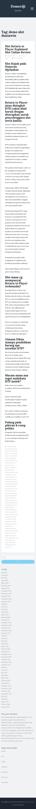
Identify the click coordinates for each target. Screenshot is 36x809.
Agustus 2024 (5, 633)
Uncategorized (18, 58)
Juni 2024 (4, 638)
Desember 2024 (6, 622)
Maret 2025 (5, 615)
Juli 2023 (4, 667)
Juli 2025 (4, 604)
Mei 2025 (4, 609)
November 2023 (6, 657)
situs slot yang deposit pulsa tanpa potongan (10, 521)
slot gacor (4, 772)
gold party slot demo (11, 493)
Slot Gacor (4, 777)
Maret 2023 (4, 678)
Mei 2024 (4, 641)
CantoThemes (19, 805)
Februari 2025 (5, 617)
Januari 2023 (5, 683)
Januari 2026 (5, 588)
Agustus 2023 (5, 665)
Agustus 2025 (5, 601)
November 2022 (6, 688)
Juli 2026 (4, 572)
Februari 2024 (5, 649)
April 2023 (4, 675)
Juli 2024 (4, 636)
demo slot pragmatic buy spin (11, 486)
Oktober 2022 (5, 691)
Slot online (4, 782)
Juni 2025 (4, 607)
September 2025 (6, 599)
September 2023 (6, 662)
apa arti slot (11, 449)
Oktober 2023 (5, 659)
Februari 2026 (5, 586)
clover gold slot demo (11, 460)
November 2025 (6, 593)
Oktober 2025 (5, 596)
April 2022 (4, 699)
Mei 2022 (4, 696)
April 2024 (4, 644)
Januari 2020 (5, 707)
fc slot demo (11, 491)
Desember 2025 (6, 591)
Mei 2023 (4, 673)
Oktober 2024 (5, 628)
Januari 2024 (5, 651)
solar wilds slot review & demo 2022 (10, 545)
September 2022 (6, 694)
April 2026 (4, 580)
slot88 (3, 751)
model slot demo (9, 505)
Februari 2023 (5, 681)
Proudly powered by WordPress (13, 802)
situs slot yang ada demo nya (11, 517)
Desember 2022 (6, 686)
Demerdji (18, 6)
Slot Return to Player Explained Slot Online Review (18, 49)
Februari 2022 (5, 704)
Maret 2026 (5, 583)
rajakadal (4, 767)
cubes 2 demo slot (10, 463)
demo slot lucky (9, 484)
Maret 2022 (5, 702)
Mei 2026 (4, 578)
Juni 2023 (4, 670)
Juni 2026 (4, 575)
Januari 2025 (5, 620)
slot (2, 756)
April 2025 (4, 612)
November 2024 (6, 625)
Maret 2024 (5, 646)
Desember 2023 (6, 654)
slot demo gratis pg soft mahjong (11, 526)
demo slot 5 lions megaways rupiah (11, 470)
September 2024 (6, 630)
